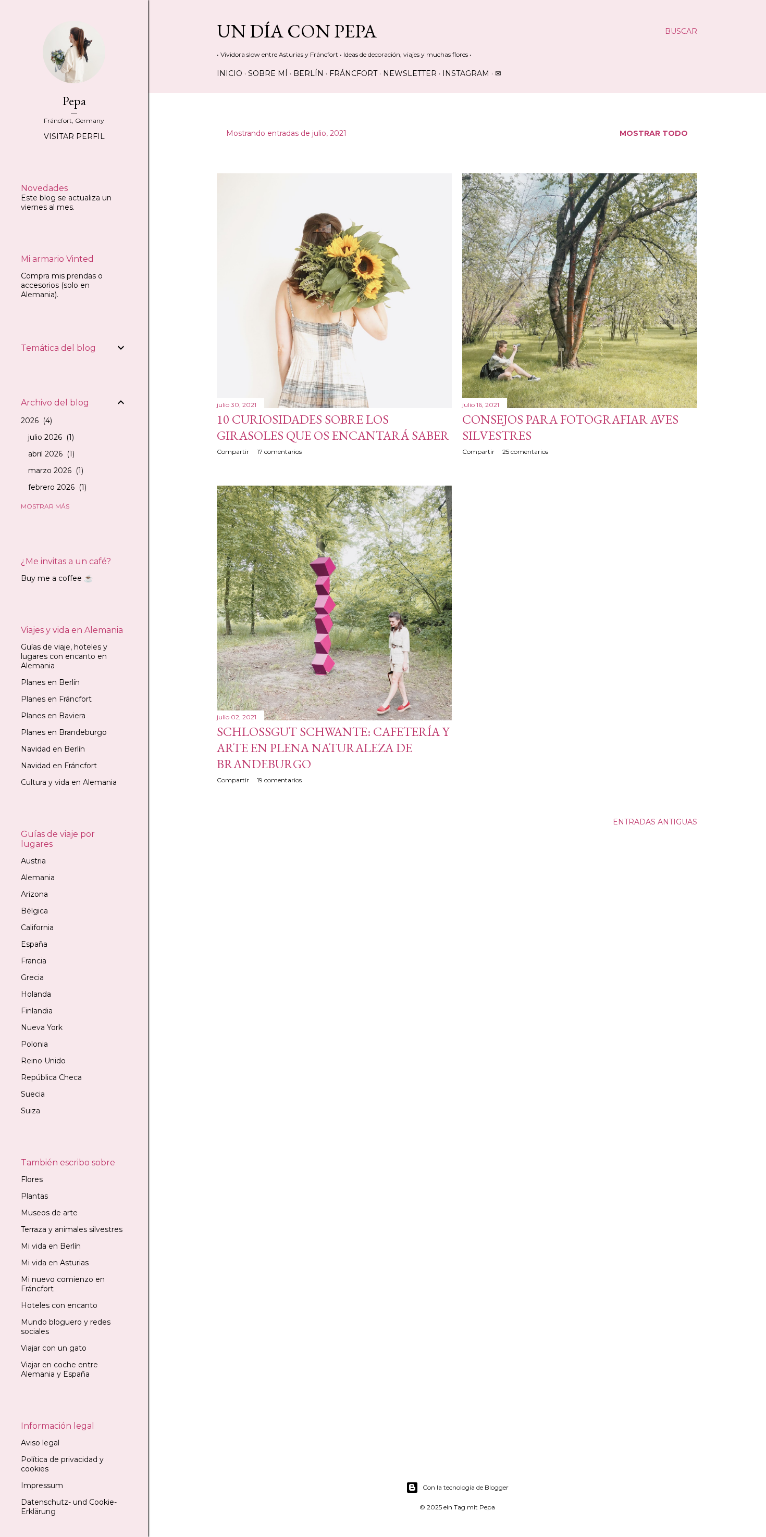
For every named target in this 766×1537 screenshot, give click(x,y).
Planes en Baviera (53, 715)
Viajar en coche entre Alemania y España (59, 1369)
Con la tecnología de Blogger (466, 1487)
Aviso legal (40, 1442)
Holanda (36, 994)
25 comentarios (525, 451)
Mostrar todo (654, 133)
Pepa (74, 101)
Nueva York (42, 1027)
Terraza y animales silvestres (71, 1229)
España (34, 944)
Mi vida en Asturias (55, 1262)
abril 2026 (50, 454)
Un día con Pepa (297, 31)
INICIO (229, 73)
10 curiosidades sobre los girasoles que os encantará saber (333, 427)
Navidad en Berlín (53, 749)
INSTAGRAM (465, 73)
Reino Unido (43, 1060)
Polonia (34, 1044)
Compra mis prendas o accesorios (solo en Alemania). (62, 285)
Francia (33, 961)
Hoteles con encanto (59, 1305)
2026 (35, 420)
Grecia (32, 977)
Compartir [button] (233, 451)
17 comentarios (279, 451)
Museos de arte (49, 1212)
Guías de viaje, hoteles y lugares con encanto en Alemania (64, 656)
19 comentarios (279, 780)
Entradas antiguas (655, 822)
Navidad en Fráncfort (59, 765)
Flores (32, 1179)
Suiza (30, 1110)
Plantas (34, 1196)
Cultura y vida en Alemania (69, 782)
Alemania (38, 877)
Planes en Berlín (50, 682)
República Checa (51, 1077)
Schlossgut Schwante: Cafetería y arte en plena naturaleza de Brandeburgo (333, 747)
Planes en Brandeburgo (64, 732)
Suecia (33, 1094)
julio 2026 (50, 437)
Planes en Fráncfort (56, 699)
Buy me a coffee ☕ (57, 578)
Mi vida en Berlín (51, 1246)
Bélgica (34, 911)
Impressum (42, 1485)
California (37, 927)
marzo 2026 (54, 470)
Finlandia (37, 1010)
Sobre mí (268, 73)
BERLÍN (308, 73)
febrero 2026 (56, 487)
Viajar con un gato (54, 1348)
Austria (33, 861)
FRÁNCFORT (353, 73)
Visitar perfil (74, 136)
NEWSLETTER (410, 73)
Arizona (34, 894)
